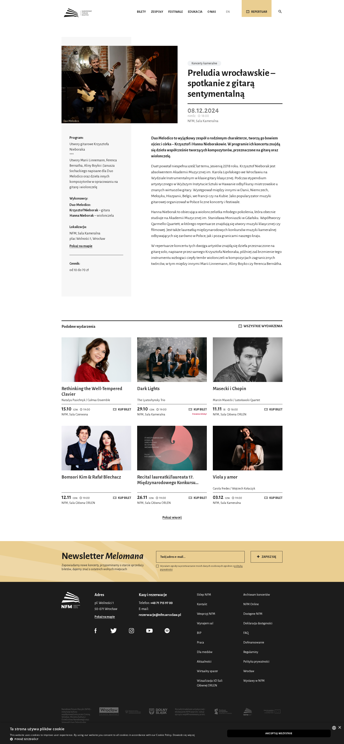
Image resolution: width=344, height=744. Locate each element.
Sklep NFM (204, 594)
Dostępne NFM (252, 613)
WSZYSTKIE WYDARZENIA (262, 326)
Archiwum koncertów (256, 594)
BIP (199, 632)
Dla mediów (204, 652)
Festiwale (175, 11)
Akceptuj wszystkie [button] (278, 733)
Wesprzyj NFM (206, 613)
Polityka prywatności (256, 661)
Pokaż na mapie (80, 246)
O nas (211, 11)
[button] (102, 739)
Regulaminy (250, 652)
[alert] (172, 733)
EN (228, 11)
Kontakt (202, 604)
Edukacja (195, 11)
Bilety (141, 11)
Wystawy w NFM (254, 680)
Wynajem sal (205, 623)
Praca (200, 642)
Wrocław (248, 671)
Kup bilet (124, 409)
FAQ (246, 632)
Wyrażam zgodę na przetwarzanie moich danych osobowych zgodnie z (201, 568)
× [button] (339, 727)
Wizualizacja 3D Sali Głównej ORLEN (209, 683)
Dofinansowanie (253, 642)
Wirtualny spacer (207, 671)
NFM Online (251, 604)
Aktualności (204, 661)
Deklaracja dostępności (257, 623)
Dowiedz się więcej (184, 735)
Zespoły (157, 11)
